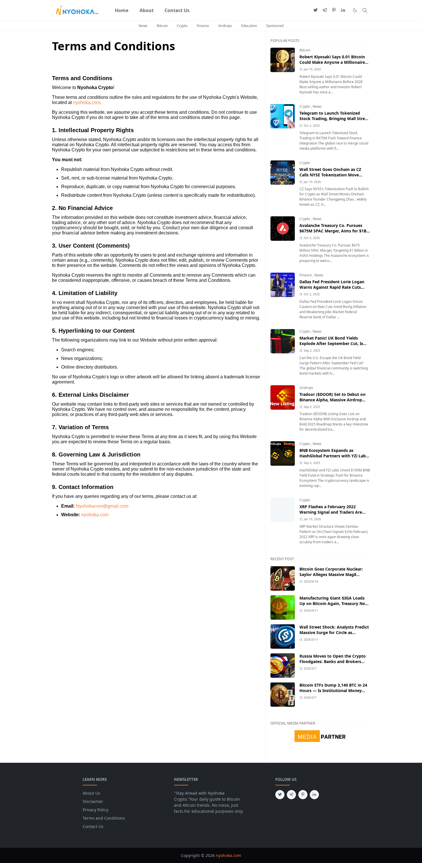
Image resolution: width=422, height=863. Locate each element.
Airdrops (225, 25)
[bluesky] (343, 10)
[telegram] (324, 10)
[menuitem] (121, 10)
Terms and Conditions (104, 818)
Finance (203, 25)
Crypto (182, 25)
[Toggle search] (365, 10)
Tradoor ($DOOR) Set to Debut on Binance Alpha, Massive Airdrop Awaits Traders (332, 400)
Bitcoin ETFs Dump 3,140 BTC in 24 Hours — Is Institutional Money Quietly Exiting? (333, 690)
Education (249, 25)
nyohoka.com (86, 102)
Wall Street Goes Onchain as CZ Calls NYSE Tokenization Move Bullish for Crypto (330, 175)
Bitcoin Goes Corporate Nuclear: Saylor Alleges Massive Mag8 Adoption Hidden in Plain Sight (331, 574)
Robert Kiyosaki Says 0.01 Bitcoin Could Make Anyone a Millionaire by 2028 (332, 62)
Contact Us (93, 826)
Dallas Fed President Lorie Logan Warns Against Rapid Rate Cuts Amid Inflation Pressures (331, 287)
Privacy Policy (95, 809)
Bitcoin (162, 25)
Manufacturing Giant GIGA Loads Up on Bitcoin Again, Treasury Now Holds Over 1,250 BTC (334, 603)
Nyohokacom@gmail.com (102, 506)
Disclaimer (93, 801)
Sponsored (274, 25)
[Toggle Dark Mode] (355, 10)
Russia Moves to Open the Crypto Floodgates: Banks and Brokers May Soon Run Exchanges (332, 661)
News (143, 25)
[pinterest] (333, 10)
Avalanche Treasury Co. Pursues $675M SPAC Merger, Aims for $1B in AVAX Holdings (332, 231)
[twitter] (315, 10)
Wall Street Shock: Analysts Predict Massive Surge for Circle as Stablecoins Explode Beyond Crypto (334, 632)
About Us (91, 793)
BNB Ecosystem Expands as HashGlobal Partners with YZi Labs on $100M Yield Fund (333, 456)
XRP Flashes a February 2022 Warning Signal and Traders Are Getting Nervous (330, 512)
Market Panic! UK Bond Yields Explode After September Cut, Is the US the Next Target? (331, 343)
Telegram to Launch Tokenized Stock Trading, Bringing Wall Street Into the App (334, 118)
